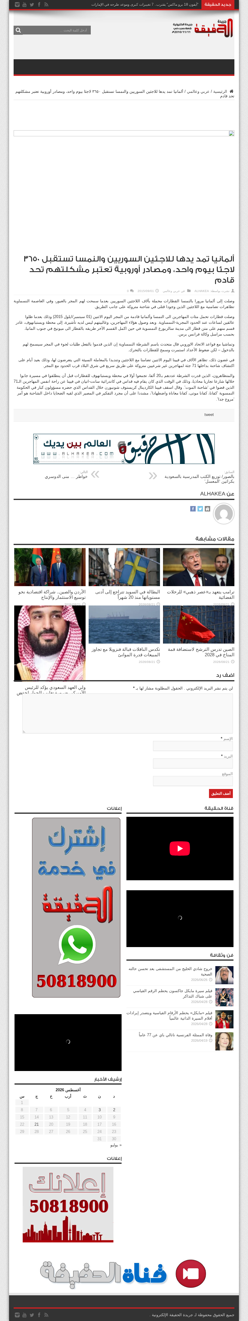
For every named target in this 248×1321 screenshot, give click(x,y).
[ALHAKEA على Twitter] (200, 509)
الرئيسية (220, 91)
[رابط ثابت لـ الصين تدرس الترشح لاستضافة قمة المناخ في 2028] (198, 642)
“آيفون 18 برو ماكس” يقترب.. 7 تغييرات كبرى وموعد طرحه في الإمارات (144, 4)
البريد (228, 756)
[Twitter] (32, 4)
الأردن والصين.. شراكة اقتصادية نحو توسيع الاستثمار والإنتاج (52, 594)
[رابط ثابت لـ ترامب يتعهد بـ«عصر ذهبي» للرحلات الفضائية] (198, 585)
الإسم (228, 738)
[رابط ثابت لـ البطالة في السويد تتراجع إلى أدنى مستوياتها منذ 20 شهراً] (124, 585)
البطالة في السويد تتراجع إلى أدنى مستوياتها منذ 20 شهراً (127, 594)
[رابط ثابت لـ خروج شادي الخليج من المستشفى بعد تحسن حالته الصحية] (224, 983)
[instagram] (17, 4)
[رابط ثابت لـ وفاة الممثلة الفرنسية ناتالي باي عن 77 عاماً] (224, 1049)
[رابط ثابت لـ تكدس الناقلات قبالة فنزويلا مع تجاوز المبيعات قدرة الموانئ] (124, 642)
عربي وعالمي (198, 91)
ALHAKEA (201, 291)
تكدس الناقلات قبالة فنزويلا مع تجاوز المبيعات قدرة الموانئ (126, 652)
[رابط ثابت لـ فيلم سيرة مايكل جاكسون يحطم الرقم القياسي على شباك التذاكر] (224, 1005)
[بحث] (18, 30)
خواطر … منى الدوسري (66, 474)
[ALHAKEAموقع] (207, 509)
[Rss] (46, 4)
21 (36, 1124)
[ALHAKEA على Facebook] (193, 509)
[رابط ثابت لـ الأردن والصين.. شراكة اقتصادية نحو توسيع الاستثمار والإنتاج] (50, 585)
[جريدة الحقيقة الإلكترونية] (202, 34)
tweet (209, 414)
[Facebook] (39, 4)
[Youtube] (24, 4)
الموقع (227, 773)
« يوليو (116, 1145)
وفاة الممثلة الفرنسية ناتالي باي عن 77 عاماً (175, 1035)
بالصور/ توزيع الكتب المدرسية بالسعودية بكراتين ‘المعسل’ (199, 477)
